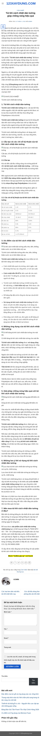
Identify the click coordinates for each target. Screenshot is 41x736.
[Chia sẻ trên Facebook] (15, 562)
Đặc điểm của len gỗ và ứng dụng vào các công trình (20, 694)
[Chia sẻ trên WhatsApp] (11, 562)
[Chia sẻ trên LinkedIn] (29, 562)
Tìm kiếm (4, 676)
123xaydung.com (20, 3)
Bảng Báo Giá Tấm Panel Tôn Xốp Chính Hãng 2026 (20, 709)
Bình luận (7, 612)
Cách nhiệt (20, 10)
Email (6, 638)
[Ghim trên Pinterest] (26, 562)
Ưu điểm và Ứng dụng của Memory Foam (16, 713)
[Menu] (2, 3)
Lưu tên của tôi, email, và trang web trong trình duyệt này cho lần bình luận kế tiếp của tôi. (20, 659)
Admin (30, 21)
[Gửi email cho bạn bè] (22, 562)
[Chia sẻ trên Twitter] (18, 562)
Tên (5, 629)
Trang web (7, 647)
